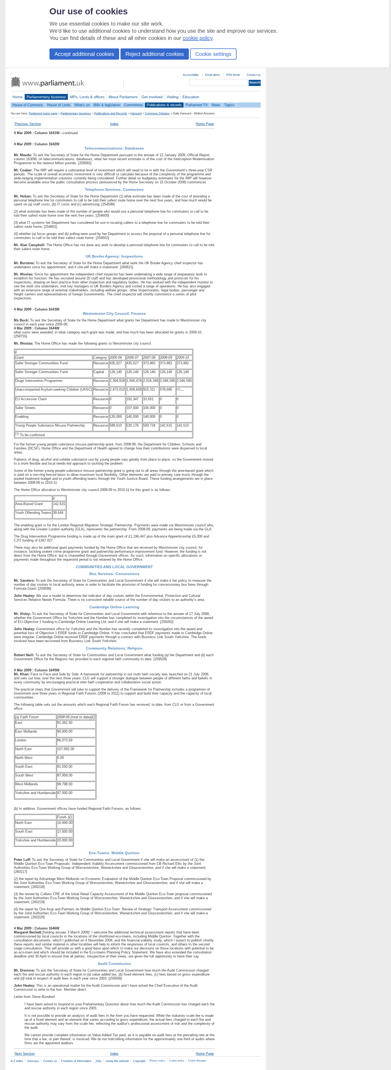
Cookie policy (176, 1060)
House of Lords (58, 105)
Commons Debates (157, 113)
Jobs (98, 1061)
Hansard (136, 113)
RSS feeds (233, 74)
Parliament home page (43, 113)
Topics (229, 105)
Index (114, 124)
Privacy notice (157, 1060)
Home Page (205, 124)
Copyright (139, 1061)
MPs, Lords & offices (87, 97)
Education (190, 97)
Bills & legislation (107, 105)
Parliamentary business (46, 97)
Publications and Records (110, 113)
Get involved (152, 97)
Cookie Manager (197, 1060)
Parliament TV (197, 105)
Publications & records (164, 105)
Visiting (172, 97)
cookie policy (198, 38)
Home (18, 97)
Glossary (33, 1061)
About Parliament (123, 97)
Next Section (25, 1054)
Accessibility (191, 74)
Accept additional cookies (84, 54)
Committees (133, 105)
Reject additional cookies (155, 54)
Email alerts (212, 74)
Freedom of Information (76, 1061)
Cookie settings (213, 54)
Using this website (117, 1061)
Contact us (254, 74)
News (216, 105)
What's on (82, 105)
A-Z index (17, 1061)
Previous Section (28, 124)
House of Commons (28, 105)
